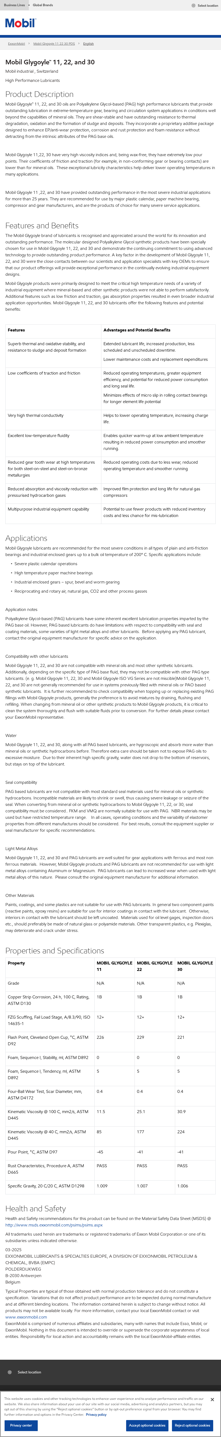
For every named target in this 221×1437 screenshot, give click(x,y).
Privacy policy (96, 1414)
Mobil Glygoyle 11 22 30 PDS (54, 43)
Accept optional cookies (147, 1425)
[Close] (212, 1399)
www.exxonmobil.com (26, 1317)
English (88, 43)
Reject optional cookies (192, 1425)
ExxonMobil (16, 43)
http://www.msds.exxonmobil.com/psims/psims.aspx (53, 1225)
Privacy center (21, 1425)
